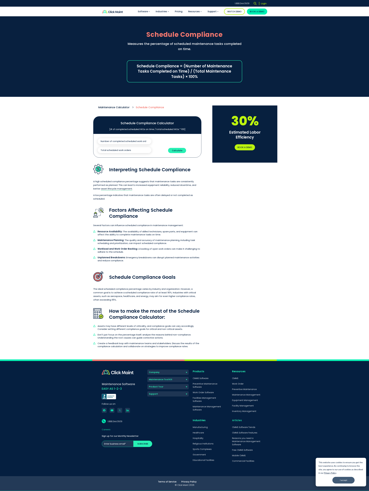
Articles (237, 420)
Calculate (177, 150)
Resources (194, 11)
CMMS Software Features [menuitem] (244, 432)
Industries (162, 11)
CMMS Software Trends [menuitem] (243, 427)
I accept (343, 480)
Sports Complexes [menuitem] (202, 449)
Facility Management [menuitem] (243, 405)
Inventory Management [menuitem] (244, 411)
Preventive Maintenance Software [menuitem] (205, 385)
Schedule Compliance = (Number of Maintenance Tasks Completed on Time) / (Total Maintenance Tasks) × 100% (184, 71)
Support (212, 11)
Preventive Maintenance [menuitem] (244, 389)
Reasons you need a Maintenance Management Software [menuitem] (246, 441)
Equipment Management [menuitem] (245, 400)
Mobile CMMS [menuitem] (239, 455)
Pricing (178, 11)
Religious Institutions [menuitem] (203, 443)
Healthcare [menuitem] (198, 432)
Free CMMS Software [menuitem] (242, 450)
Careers (106, 429)
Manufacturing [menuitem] (200, 427)
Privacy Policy (330, 473)
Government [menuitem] (199, 454)
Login (264, 3)
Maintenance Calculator (114, 107)
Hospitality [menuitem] (198, 438)
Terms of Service (167, 481)
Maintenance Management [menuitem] (246, 394)
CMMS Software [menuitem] (200, 378)
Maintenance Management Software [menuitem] (207, 408)
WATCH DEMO (234, 11)
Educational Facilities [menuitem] (203, 460)
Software (143, 11)
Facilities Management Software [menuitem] (204, 399)
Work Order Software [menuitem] (203, 392)
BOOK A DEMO (257, 11)
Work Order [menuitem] (238, 383)
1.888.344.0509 (242, 3)
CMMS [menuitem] (235, 378)
